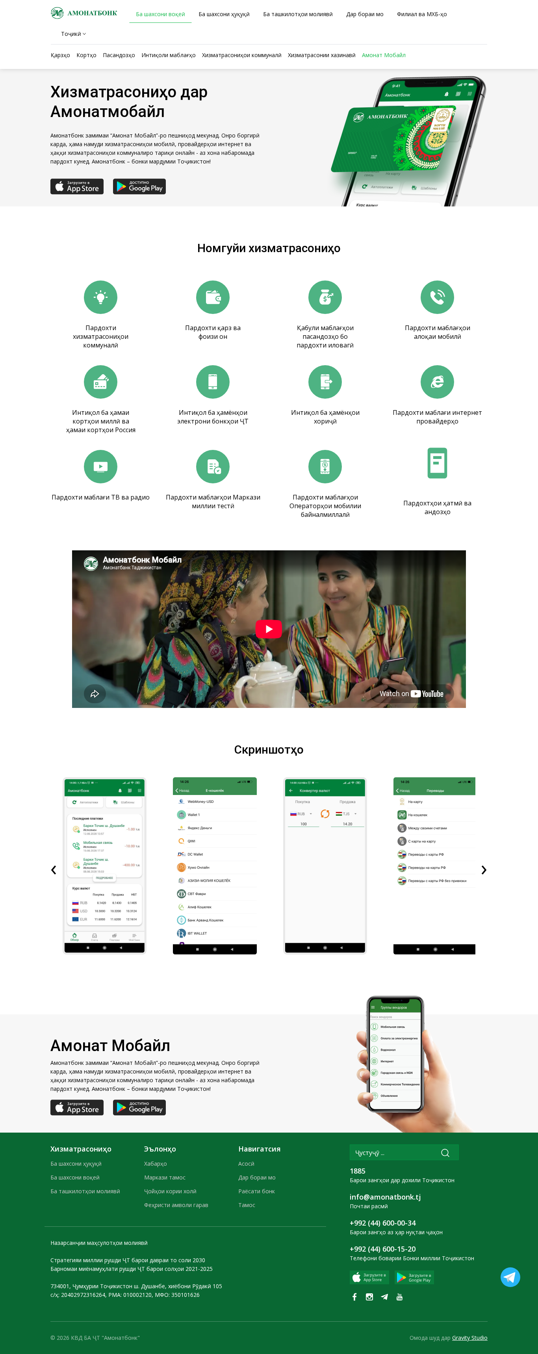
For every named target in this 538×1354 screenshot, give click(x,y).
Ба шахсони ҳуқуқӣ (76, 1163)
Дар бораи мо (257, 1177)
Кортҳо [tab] (86, 55)
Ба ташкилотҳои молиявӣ (85, 1191)
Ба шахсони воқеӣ (75, 1177)
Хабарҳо (155, 1163)
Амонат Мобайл (384, 55)
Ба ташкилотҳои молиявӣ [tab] (298, 14)
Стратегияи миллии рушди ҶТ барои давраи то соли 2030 (127, 1260)
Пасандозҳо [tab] (119, 55)
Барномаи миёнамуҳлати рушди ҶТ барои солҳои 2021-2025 (131, 1268)
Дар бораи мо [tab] (365, 14)
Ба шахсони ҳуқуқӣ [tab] (224, 14)
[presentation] (53, 867)
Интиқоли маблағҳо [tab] (168, 55)
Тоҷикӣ (71, 33)
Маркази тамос (165, 1177)
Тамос (246, 1205)
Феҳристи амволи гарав (176, 1205)
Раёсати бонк (256, 1191)
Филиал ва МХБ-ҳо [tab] (422, 14)
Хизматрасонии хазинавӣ (322, 55)
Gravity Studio (470, 1337)
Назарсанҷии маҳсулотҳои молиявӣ (99, 1242)
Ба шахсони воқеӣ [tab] (160, 14)
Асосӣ (246, 1163)
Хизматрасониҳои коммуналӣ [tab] (242, 55)
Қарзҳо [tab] (60, 55)
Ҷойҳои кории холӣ (170, 1191)
